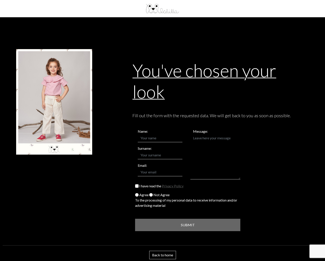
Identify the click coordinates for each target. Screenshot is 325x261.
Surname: (145, 148)
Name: (143, 131)
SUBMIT (188, 225)
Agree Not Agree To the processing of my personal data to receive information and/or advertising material (186, 200)
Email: (142, 165)
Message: (200, 131)
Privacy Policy (173, 186)
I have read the (161, 186)
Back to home (162, 255)
